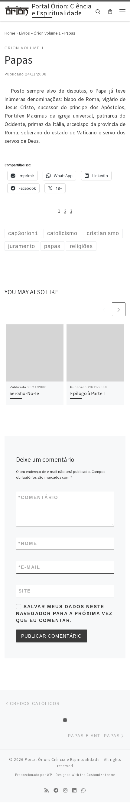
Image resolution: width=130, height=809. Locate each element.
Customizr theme (100, 775)
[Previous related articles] (104, 309)
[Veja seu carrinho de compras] (110, 11)
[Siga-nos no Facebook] (56, 790)
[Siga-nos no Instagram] (65, 790)
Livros (24, 33)
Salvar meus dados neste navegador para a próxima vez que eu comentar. (64, 613)
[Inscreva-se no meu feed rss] (46, 790)
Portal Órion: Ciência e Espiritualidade (62, 759)
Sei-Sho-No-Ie (24, 393)
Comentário (38, 497)
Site (24, 590)
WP (49, 775)
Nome (27, 543)
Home (10, 33)
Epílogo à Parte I (87, 393)
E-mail (29, 567)
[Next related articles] (118, 309)
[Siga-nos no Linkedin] (74, 790)
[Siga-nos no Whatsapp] (83, 790)
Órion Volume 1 (47, 33)
